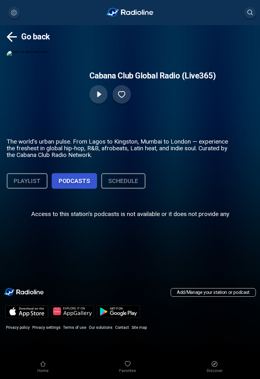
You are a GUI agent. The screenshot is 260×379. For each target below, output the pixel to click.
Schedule (123, 181)
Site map (139, 327)
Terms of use (74, 327)
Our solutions (101, 327)
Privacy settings (46, 327)
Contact (122, 327)
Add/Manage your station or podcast (213, 292)
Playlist (27, 181)
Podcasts (74, 181)
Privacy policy (18, 327)
